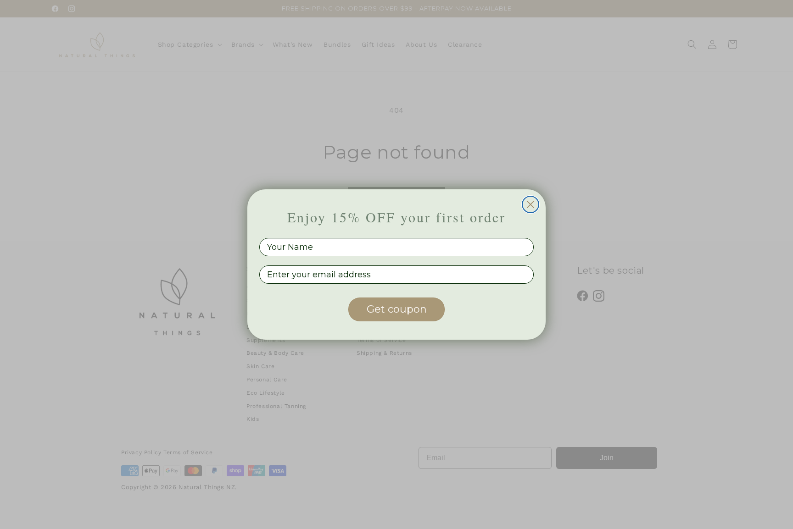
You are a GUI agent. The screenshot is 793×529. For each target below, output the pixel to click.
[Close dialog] (530, 204)
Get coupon (397, 309)
